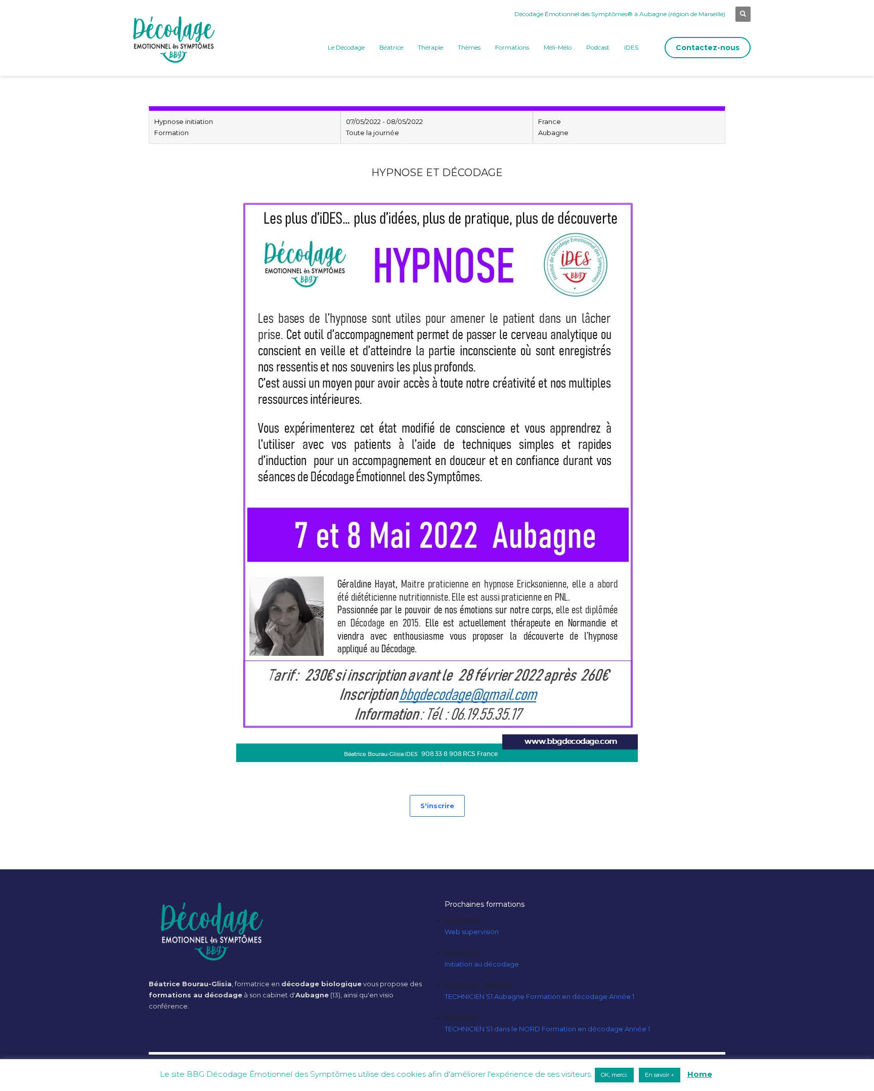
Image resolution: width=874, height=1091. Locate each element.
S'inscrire (437, 806)
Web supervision (472, 932)
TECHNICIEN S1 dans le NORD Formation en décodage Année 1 (547, 1029)
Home (699, 1074)
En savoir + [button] (659, 1074)
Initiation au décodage (482, 964)
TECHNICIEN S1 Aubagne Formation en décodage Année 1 (539, 996)
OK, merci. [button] (614, 1074)
